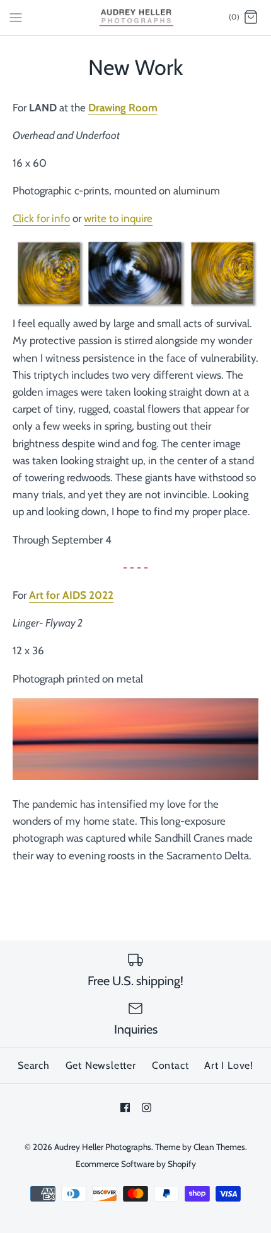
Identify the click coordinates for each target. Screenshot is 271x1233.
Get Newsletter (101, 1065)
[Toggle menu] (16, 17)
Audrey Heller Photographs (102, 1147)
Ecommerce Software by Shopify (136, 1164)
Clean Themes (219, 1147)
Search (34, 1065)
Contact (170, 1065)
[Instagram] (146, 1107)
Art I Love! (228, 1065)
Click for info (41, 218)
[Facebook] (125, 1107)
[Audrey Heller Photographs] (135, 17)
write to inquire (118, 218)
